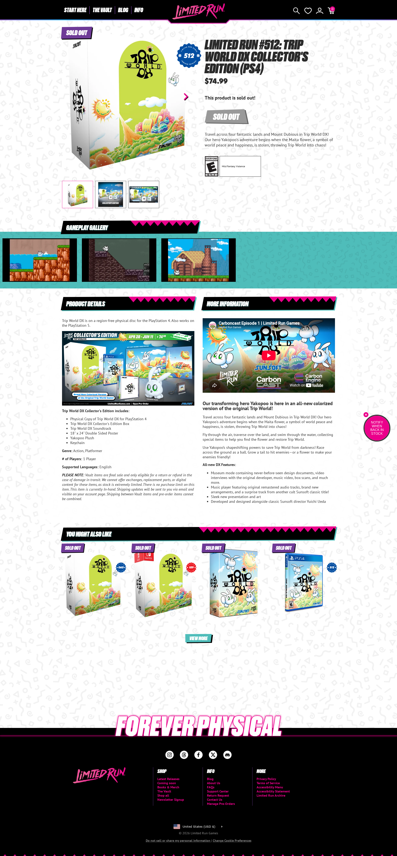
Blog (123, 9)
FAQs (210, 787)
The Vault (102, 9)
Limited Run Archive (271, 795)
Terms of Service (268, 783)
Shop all (163, 795)
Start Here (75, 9)
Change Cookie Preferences (232, 840)
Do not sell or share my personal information (178, 840)
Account (319, 10)
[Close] (366, 414)
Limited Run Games (198, 11)
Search (296, 10)
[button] (68, 96)
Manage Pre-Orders (221, 804)
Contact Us (214, 799)
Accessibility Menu (270, 787)
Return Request (218, 795)
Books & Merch (168, 787)
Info (138, 9)
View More (198, 638)
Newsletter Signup (170, 799)
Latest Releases (168, 779)
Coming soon (166, 783)
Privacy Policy (266, 779)
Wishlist (308, 10)
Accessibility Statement (273, 791)
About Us (213, 783)
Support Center (218, 791)
